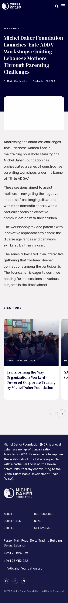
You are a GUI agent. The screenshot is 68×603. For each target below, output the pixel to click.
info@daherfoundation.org (23, 568)
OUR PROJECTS (43, 514)
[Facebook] (6, 581)
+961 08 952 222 (16, 561)
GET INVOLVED (43, 528)
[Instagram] (15, 581)
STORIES (9, 528)
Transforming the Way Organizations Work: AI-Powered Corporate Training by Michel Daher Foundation (31, 380)
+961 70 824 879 (16, 553)
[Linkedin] (24, 581)
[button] (63, 6)
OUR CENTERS (12, 521)
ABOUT (8, 514)
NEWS (37, 521)
